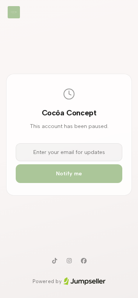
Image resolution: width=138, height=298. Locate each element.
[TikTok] (54, 261)
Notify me (69, 173)
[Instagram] (69, 261)
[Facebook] (83, 261)
